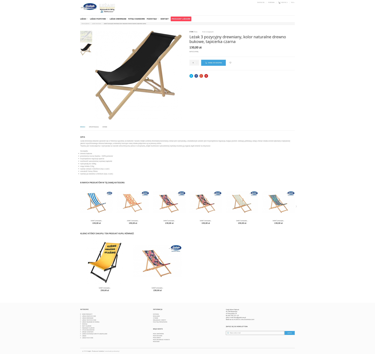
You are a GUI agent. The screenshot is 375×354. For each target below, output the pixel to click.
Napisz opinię (193, 51)
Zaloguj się (260, 2)
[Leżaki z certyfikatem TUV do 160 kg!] (107, 8)
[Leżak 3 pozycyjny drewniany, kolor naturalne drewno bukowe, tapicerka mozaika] (278, 202)
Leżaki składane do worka (90, 322)
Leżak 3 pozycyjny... (133, 220)
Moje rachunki (157, 335)
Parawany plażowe (88, 328)
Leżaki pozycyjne (98, 19)
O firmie (155, 318)
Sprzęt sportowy (88, 332)
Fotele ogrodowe (136, 19)
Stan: (191, 32)
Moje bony (156, 341)
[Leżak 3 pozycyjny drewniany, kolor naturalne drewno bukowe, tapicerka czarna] (86, 37)
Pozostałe (152, 19)
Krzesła (84, 324)
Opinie (104, 127)
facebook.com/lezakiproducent (244, 319)
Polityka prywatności (160, 322)
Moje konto (158, 329)
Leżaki (83, 19)
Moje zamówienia (158, 333)
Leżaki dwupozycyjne (89, 316)
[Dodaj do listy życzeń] (230, 63)
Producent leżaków (181, 19)
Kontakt (165, 19)
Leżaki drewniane (118, 19)
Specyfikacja (94, 127)
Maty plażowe (86, 326)
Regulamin (156, 316)
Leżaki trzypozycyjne (89, 320)
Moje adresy (157, 337)
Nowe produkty (87, 314)
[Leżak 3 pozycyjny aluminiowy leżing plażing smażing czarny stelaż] (104, 261)
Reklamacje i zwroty (159, 320)
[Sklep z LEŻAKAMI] (89, 8)
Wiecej (82, 127)
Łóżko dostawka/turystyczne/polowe (94, 334)
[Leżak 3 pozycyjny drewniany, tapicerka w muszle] (133, 202)
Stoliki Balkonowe (88, 330)
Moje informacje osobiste (161, 339)
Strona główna (85, 23)
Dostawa (156, 314)
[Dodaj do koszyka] (96, 222)
